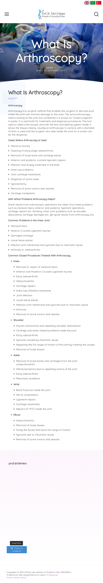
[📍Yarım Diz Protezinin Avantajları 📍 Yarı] (11, 529)
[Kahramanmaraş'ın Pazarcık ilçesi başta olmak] (22, 495)
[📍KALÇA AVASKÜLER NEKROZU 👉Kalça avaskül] (11, 474)
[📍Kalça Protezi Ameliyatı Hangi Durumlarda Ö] (11, 481)
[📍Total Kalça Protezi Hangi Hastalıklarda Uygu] (22, 522)
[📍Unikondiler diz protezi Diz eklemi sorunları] (22, 474)
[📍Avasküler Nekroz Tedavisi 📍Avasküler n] (11, 522)
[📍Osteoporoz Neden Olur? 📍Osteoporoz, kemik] (11, 495)
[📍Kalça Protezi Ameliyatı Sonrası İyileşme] (11, 508)
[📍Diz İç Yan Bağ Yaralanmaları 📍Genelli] (22, 508)
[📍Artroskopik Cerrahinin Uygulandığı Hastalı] (22, 536)
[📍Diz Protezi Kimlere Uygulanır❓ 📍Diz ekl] (11, 501)
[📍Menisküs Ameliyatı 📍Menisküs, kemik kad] (22, 529)
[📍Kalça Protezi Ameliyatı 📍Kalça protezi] (11, 536)
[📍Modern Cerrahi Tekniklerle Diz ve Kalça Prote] (22, 481)
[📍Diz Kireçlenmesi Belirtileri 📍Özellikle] (11, 515)
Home (49, 68)
